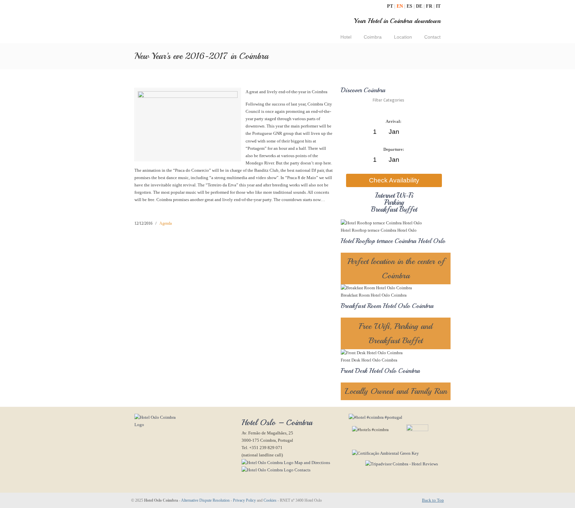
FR (430, 6)
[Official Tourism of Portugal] (375, 417)
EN (400, 6)
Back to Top (433, 500)
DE (420, 6)
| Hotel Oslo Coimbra (185, 22)
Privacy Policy (244, 500)
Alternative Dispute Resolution (205, 500)
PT (390, 6)
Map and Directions (311, 462)
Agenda (165, 223)
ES (410, 6)
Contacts (301, 469)
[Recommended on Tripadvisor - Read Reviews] (393, 463)
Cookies (270, 500)
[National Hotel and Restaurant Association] (409, 429)
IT (438, 6)
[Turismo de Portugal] (384, 453)
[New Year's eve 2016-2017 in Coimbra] (188, 96)
